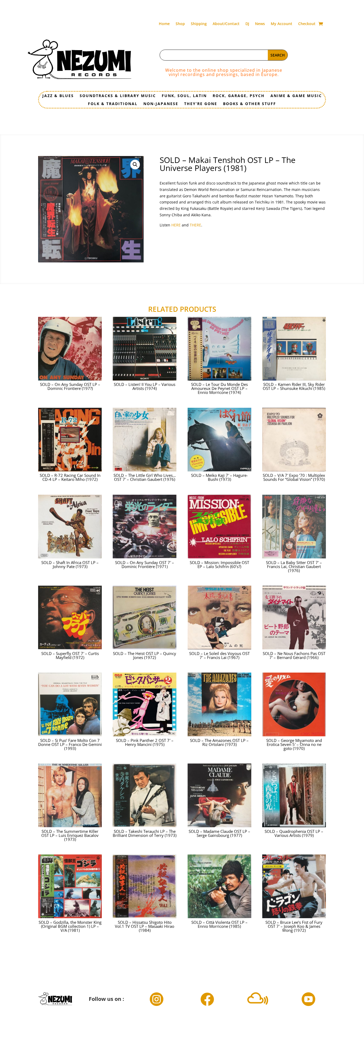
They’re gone (200, 104)
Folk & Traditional (112, 104)
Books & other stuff (249, 104)
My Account (281, 24)
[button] (135, 164)
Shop (180, 24)
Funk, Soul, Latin (184, 96)
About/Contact (226, 24)
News (260, 24)
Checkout (307, 24)
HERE (176, 224)
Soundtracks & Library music (118, 96)
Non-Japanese (160, 104)
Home (164, 24)
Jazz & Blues (58, 96)
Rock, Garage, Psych (239, 96)
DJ (247, 24)
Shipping (199, 24)
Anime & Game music (296, 96)
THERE (195, 224)
